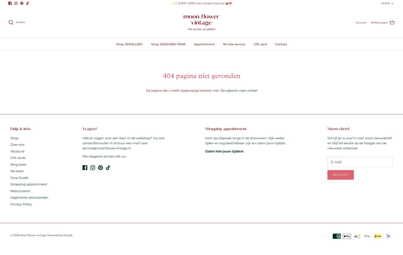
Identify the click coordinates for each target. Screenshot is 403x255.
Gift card (260, 44)
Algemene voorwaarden (29, 197)
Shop (14, 138)
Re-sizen (17, 171)
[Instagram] (15, 3)
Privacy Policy (21, 204)
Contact (281, 44)
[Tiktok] (27, 3)
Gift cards (17, 158)
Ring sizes (18, 165)
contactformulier (95, 143)
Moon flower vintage (33, 235)
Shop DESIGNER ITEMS (168, 44)
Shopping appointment (28, 184)
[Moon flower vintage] (201, 22)
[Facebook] (10, 3)
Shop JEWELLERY (129, 44)
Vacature (17, 151)
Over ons (17, 145)
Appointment (204, 44)
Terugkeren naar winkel (238, 90)
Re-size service (234, 44)
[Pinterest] (21, 3)
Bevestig (340, 174)
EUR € (386, 3)
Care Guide (19, 178)
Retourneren (20, 191)
